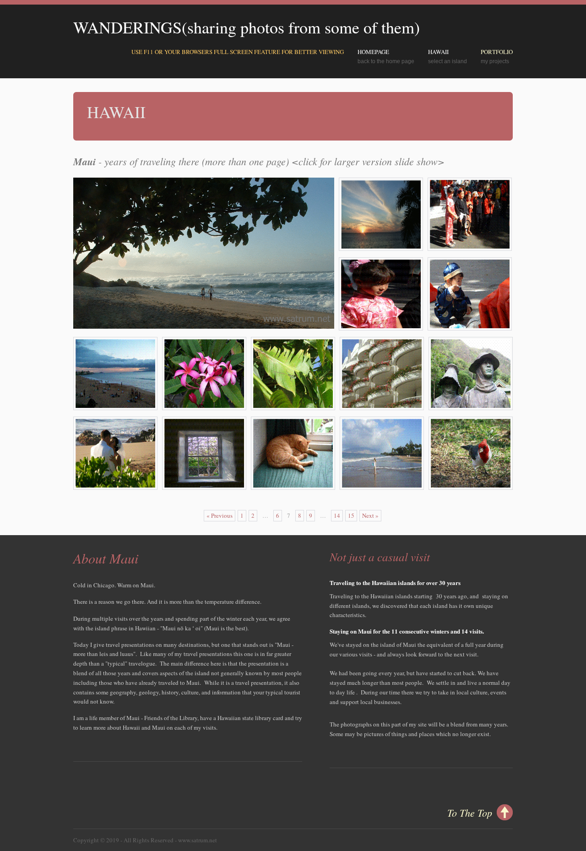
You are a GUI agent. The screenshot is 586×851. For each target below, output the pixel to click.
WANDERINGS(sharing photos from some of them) (246, 27)
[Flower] (204, 408)
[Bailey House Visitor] (293, 487)
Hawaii (438, 52)
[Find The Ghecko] (293, 408)
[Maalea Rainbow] (382, 487)
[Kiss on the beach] (115, 487)
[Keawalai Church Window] (204, 487)
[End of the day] (115, 408)
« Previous (219, 515)
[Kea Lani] (382, 408)
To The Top (469, 812)
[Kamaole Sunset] (381, 248)
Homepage (373, 52)
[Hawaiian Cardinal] (471, 487)
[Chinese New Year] (470, 248)
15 (351, 515)
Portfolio (497, 52)
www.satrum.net (197, 840)
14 (337, 515)
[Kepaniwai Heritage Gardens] (471, 408)
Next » (370, 515)
